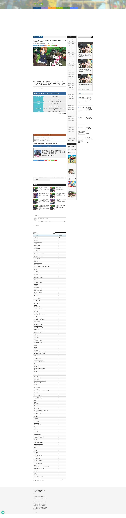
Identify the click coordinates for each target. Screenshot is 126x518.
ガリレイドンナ (36, 405)
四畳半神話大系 (36, 238)
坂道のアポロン (36, 400)
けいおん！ (36, 237)
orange (35, 465)
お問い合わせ (74, 7)
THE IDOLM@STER (37, 408)
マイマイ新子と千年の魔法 (38, 277)
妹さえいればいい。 (37, 478)
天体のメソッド (36, 471)
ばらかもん (36, 348)
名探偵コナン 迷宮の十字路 (39, 442)
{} (50, 221)
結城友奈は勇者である (38, 318)
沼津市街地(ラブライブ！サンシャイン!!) (41, 314)
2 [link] (63, 480)
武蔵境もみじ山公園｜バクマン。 (72, 147)
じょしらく (36, 259)
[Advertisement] (49, 74)
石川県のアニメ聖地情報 (71, 74)
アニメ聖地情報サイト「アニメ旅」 (40, 490)
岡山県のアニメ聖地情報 (71, 109)
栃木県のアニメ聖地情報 (71, 56)
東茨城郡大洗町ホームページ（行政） (54, 111)
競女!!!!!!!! (35, 345)
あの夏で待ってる (37, 339)
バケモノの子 (36, 423)
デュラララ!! (36, 240)
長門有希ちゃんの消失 (38, 242)
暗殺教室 (35, 347)
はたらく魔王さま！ (37, 413)
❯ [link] (65, 480)
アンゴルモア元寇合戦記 (38, 455)
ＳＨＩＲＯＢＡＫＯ (37, 358)
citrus (35, 426)
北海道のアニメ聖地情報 (71, 39)
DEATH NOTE (36, 287)
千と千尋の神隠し (37, 474)
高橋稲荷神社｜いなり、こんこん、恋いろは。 (72, 167)
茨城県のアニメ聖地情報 (40, 43)
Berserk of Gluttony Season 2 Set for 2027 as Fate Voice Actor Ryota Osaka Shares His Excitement (89, 99)
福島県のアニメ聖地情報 (71, 52)
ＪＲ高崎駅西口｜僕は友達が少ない (84, 69)
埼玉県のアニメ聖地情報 (71, 61)
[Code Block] (48, 221)
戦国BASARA (36, 261)
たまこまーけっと (37, 303)
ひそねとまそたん (37, 457)
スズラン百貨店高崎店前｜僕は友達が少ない (85, 85)
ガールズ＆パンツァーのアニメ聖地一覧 (50, 143)
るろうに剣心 (36, 374)
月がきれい (36, 279)
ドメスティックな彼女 (38, 282)
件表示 (38, 233)
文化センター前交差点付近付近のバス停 (51, 108)
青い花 (35, 402)
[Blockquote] (46, 221)
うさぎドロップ (36, 293)
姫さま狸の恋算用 (37, 387)
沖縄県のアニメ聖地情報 (71, 140)
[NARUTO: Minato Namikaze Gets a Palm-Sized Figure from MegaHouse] (81, 124)
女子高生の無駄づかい (38, 355)
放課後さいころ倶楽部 (38, 292)
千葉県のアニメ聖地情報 (71, 63)
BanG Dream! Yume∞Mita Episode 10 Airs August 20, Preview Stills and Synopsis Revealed (89, 140)
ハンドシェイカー (37, 271)
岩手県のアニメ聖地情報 (71, 43)
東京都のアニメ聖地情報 (71, 65)
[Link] (49, 221)
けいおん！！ (36, 366)
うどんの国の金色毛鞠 (38, 340)
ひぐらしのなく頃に (37, 445)
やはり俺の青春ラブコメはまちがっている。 (42, 466)
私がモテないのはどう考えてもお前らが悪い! (42, 390)
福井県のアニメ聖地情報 (71, 76)
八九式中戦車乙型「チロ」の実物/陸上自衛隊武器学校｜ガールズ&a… (44, 206)
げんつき (35, 316)
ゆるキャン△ (36, 274)
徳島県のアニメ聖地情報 (71, 116)
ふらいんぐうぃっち (37, 389)
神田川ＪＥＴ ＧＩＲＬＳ (38, 476)
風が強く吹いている (37, 434)
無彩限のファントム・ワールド (39, 468)
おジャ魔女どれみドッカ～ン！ (39, 353)
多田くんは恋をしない (38, 377)
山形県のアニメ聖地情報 (71, 50)
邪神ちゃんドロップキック (38, 369)
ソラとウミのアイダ (37, 356)
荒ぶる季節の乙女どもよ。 (38, 397)
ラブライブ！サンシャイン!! (39, 251)
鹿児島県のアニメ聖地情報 (71, 138)
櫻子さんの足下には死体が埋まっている (41, 410)
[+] (52, 221)
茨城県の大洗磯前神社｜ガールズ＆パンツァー (41, 139)
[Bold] (38, 221)
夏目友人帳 (36, 350)
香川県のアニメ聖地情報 (71, 118)
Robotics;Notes (36, 272)
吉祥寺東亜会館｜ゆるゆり (72, 191)
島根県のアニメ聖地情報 (71, 107)
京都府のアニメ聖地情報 (71, 94)
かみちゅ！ (36, 284)
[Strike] (42, 221)
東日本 (45, 7)
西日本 (52, 7)
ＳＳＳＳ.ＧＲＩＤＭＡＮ (38, 398)
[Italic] (40, 221)
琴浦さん (35, 384)
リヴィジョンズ (36, 421)
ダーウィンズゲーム (37, 424)
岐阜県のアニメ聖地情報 (71, 83)
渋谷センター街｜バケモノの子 (72, 153)
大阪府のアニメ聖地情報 (71, 96)
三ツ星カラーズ (36, 418)
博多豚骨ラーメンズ (37, 332)
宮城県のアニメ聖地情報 (71, 45)
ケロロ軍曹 (36, 392)
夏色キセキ (36, 416)
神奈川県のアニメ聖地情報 (71, 67)
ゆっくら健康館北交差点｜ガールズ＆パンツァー (42, 179)
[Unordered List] (45, 221)
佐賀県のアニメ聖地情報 (71, 127)
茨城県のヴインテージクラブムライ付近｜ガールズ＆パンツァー (44, 138)
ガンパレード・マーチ (38, 395)
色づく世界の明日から (38, 326)
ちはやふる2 (36, 432)
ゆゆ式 (35, 473)
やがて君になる (36, 452)
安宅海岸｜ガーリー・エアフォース (72, 179)
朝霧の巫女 (36, 311)
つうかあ (35, 371)
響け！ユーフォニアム (38, 263)
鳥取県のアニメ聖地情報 (71, 105)
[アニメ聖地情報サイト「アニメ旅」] (39, 4)
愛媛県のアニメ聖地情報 (71, 120)
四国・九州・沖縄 (59, 7)
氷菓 (34, 363)
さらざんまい (36, 453)
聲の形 (35, 334)
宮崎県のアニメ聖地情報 (71, 136)
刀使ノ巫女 (36, 376)
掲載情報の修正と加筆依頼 (62, 113)
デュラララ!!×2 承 (37, 250)
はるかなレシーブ (37, 458)
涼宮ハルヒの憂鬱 (37, 245)
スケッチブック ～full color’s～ (39, 319)
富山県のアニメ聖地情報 (71, 72)
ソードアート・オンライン (38, 460)
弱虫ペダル (36, 450)
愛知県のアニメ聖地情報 (71, 87)
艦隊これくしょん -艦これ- (38, 256)
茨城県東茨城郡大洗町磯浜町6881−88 (54, 101)
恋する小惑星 (36, 379)
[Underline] (41, 221)
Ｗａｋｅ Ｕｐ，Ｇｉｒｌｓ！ (39, 342)
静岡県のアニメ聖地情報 (71, 85)
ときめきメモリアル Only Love (39, 361)
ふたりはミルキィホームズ (38, 411)
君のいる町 (36, 335)
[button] (57, 235)
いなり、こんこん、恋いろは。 (39, 253)
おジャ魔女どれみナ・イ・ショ (39, 368)
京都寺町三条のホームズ (38, 327)
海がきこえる (36, 295)
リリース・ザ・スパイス (38, 308)
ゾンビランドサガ (37, 313)
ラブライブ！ (36, 429)
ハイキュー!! (36, 447)
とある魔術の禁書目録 (38, 463)
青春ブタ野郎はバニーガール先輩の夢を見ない (42, 266)
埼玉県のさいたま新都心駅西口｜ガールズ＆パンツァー (42, 140)
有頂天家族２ (36, 403)
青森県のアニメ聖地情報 (71, 41)
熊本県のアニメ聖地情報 (71, 131)
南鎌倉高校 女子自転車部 (38, 444)
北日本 (37, 7)
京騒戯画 (35, 305)
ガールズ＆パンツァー (47, 43)
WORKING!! (36, 431)
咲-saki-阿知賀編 (37, 321)
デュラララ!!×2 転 (37, 258)
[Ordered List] (44, 221)
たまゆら (35, 243)
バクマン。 (36, 439)
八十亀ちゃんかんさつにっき (39, 437)
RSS (36, 512)
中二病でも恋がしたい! (38, 290)
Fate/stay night (36, 329)
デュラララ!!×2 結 (37, 248)
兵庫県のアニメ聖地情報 (71, 98)
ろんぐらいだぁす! (37, 298)
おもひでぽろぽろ (37, 337)
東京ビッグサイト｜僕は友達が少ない (84, 54)
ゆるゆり (35, 285)
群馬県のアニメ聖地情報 (85, 89)
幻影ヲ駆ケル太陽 (37, 306)
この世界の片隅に (37, 300)
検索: (54, 233)
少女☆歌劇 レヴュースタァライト (40, 381)
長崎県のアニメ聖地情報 (71, 129)
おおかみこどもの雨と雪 (38, 360)
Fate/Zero (35, 269)
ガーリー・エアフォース (38, 324)
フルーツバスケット (37, 382)
